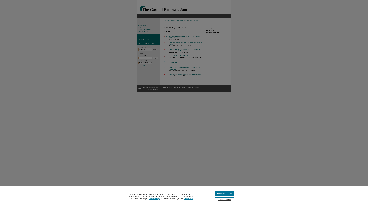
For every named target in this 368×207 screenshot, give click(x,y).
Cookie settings (154, 199)
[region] (184, 196)
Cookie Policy (188, 199)
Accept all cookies (224, 194)
